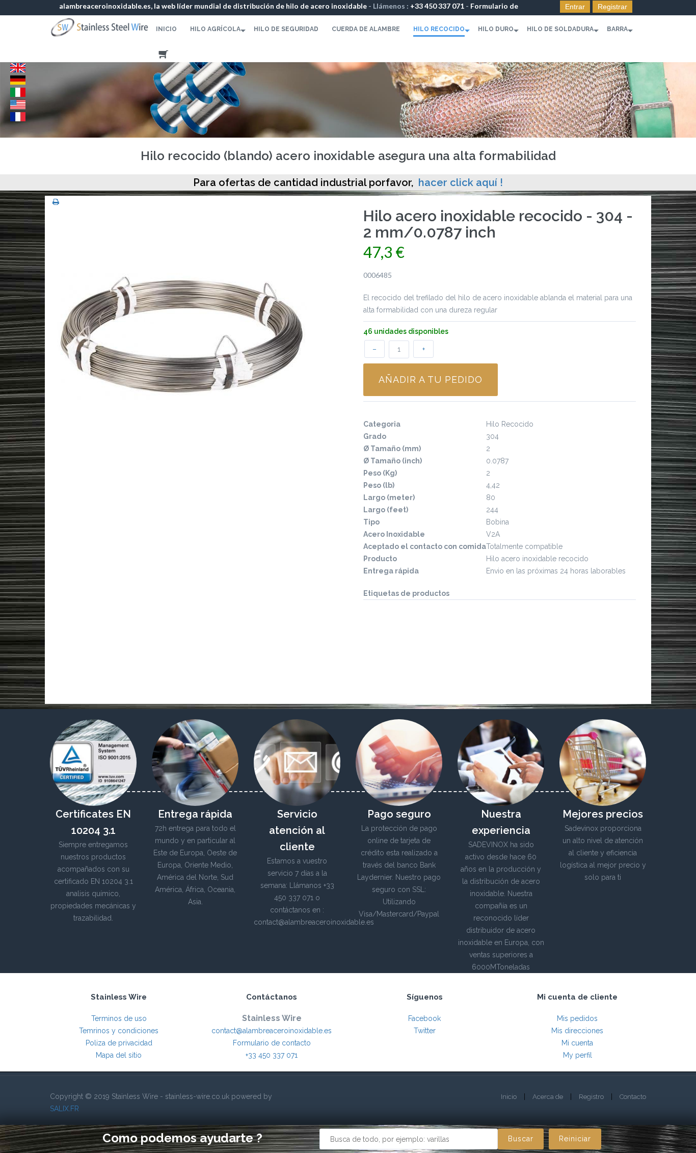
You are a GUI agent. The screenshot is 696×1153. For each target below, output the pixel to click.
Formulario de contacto (272, 1043)
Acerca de (547, 1096)
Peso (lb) (378, 485)
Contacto (633, 1096)
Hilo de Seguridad (286, 29)
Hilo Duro (496, 29)
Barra (617, 29)
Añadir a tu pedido (431, 379)
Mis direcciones (577, 1031)
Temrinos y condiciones (118, 1031)
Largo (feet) (385, 510)
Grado (374, 436)
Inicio (166, 29)
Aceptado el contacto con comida (424, 546)
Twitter (425, 1031)
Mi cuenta (577, 1043)
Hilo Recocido (439, 29)
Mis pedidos (577, 1018)
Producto (380, 559)
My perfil (577, 1055)
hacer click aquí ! (460, 182)
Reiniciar (575, 1139)
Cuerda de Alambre (366, 29)
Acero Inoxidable (394, 534)
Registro (591, 1096)
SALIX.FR (64, 1109)
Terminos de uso (119, 1018)
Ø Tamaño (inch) (392, 461)
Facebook (424, 1018)
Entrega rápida (391, 571)
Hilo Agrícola (215, 29)
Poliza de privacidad (119, 1043)
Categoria (381, 424)
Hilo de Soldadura (560, 29)
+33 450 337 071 (437, 6)
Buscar (520, 1139)
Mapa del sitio (119, 1055)
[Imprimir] (55, 202)
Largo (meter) (389, 497)
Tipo (371, 522)
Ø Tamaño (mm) (392, 448)
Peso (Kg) (380, 473)
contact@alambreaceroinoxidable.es (271, 1031)
